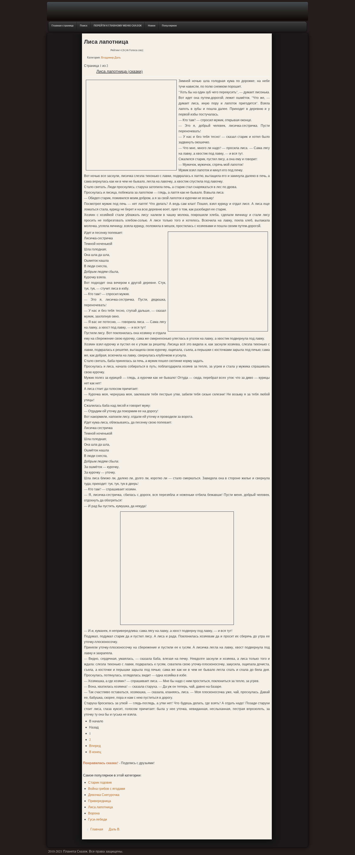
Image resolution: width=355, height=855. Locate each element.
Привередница (99, 801)
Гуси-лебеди (97, 819)
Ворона (94, 813)
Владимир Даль (111, 57)
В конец (95, 752)
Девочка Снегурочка (103, 794)
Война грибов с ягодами (106, 788)
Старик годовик (100, 782)
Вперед (95, 745)
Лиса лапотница (100, 807)
